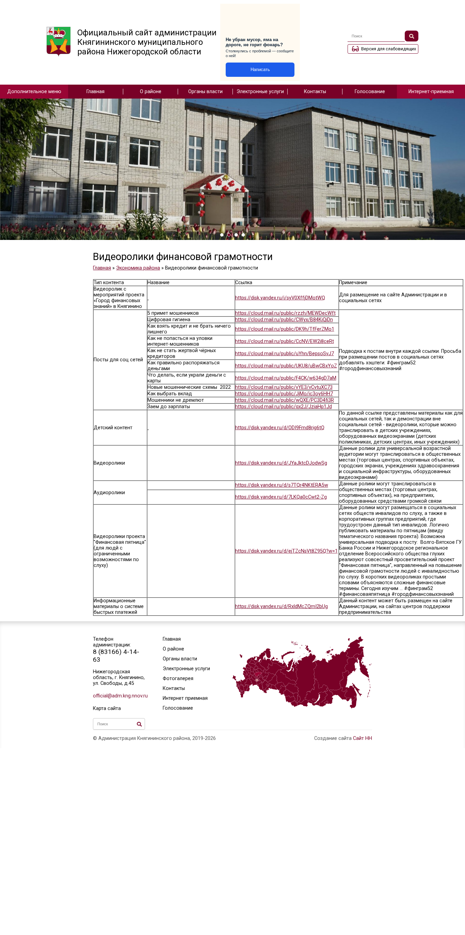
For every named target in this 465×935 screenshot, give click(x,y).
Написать (260, 69)
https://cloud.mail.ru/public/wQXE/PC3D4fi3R (284, 400)
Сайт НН (362, 738)
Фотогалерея (178, 678)
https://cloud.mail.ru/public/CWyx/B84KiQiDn (284, 320)
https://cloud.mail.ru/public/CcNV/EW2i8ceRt (284, 341)
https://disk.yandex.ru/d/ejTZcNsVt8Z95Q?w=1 (286, 551)
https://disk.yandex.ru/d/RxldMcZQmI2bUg (281, 606)
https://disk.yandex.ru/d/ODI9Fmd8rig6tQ (279, 428)
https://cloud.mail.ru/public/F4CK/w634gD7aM (285, 378)
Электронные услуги (260, 91)
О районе (150, 91)
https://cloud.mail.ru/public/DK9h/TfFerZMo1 (284, 329)
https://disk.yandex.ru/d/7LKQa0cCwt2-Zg (281, 497)
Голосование (370, 91)
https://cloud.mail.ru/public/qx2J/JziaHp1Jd (283, 407)
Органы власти (205, 91)
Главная (95, 91)
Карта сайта (107, 708)
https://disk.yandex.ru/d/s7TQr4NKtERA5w (281, 485)
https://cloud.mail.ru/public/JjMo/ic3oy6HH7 (284, 394)
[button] (221, 235)
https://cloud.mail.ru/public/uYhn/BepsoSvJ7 (284, 354)
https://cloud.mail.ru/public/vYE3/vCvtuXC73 (284, 387)
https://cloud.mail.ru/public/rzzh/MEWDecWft (285, 313)
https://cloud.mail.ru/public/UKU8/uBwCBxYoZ (286, 366)
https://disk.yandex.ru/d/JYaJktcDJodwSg (281, 463)
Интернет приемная (185, 698)
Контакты (315, 91)
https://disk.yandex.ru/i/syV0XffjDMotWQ (280, 298)
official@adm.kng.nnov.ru (119, 696)
